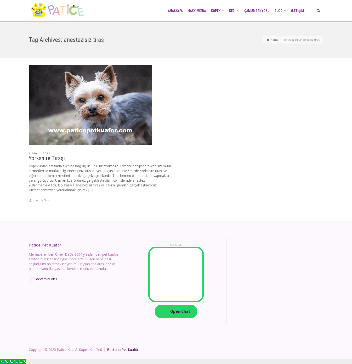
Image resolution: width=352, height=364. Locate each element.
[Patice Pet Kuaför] (58, 10)
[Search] (318, 11)
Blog (46, 200)
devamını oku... (47, 279)
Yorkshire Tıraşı (47, 158)
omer (35, 200)
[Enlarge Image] (90, 105)
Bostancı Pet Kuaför (122, 349)
